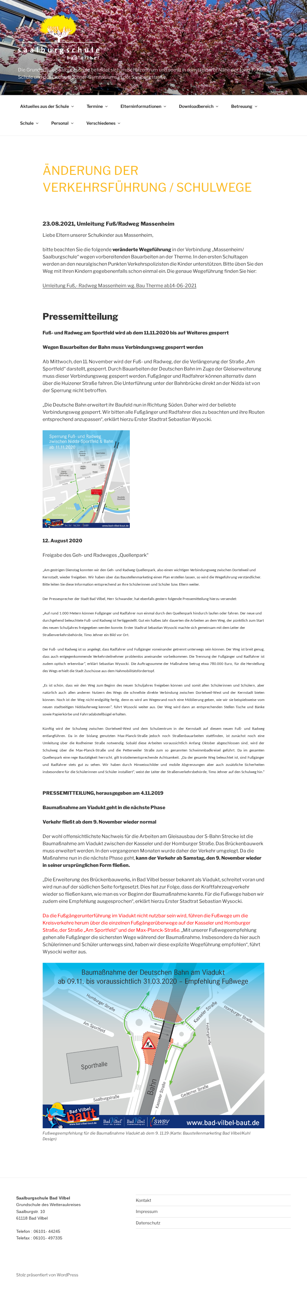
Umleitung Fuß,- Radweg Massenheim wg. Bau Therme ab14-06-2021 (119, 285)
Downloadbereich (196, 106)
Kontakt (143, 1200)
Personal (60, 123)
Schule (27, 123)
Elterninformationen (141, 106)
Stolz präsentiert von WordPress (47, 1274)
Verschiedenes (100, 123)
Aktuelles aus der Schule (44, 106)
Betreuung (241, 106)
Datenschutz (148, 1222)
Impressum (147, 1211)
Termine (95, 106)
